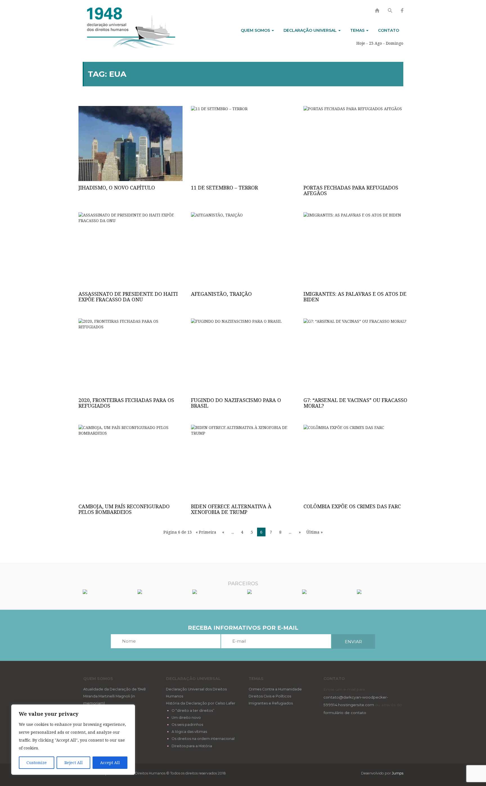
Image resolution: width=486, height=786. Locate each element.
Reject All (73, 762)
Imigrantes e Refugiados (271, 703)
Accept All (110, 762)
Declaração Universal (311, 30)
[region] (73, 739)
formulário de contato (344, 712)
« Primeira (206, 532)
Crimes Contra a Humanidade (275, 689)
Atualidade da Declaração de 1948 (114, 689)
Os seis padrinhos (187, 724)
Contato (388, 30)
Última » (314, 532)
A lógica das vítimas (189, 731)
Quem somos (256, 30)
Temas (358, 30)
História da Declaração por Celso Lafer (200, 703)
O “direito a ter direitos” (193, 710)
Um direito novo (186, 717)
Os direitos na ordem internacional (203, 739)
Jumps (397, 773)
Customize (36, 762)
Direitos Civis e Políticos (270, 696)
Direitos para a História (192, 746)
